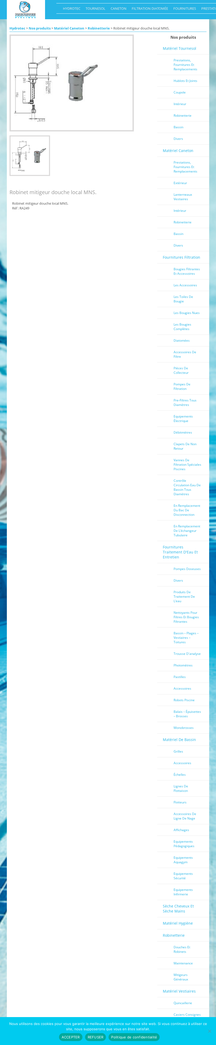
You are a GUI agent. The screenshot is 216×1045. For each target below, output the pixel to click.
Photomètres (183, 665)
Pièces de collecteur (181, 370)
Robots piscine (184, 700)
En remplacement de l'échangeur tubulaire (187, 530)
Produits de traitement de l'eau (184, 596)
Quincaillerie (183, 1003)
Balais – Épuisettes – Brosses (187, 713)
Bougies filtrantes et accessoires (187, 271)
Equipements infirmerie (183, 891)
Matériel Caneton (69, 28)
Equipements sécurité (183, 875)
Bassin (178, 127)
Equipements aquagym (183, 859)
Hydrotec (70, 9)
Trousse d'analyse (187, 653)
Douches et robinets (182, 949)
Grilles (178, 751)
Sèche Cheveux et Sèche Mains (178, 909)
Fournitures (183, 9)
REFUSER (96, 1037)
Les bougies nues (187, 313)
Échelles (180, 774)
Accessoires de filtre (185, 354)
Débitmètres (183, 432)
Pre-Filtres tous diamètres (185, 402)
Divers (178, 138)
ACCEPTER (71, 1037)
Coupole (180, 92)
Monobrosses (184, 727)
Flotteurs (180, 802)
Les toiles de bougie (183, 299)
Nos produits (40, 28)
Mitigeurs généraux (181, 977)
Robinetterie (99, 28)
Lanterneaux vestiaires (183, 196)
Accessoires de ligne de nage (185, 816)
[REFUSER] (209, 1031)
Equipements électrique (183, 418)
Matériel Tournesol (179, 48)
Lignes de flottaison (181, 788)
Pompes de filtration (182, 386)
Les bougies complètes (182, 326)
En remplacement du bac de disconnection (187, 510)
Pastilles (180, 677)
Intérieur (180, 104)
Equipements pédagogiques (184, 843)
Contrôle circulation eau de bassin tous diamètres (187, 487)
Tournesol (94, 9)
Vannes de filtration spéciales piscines (187, 464)
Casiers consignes (187, 1014)
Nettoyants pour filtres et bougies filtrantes (186, 617)
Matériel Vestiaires (179, 991)
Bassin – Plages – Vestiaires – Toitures (186, 637)
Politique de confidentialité (134, 1037)
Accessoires (182, 688)
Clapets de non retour (185, 446)
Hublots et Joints (185, 81)
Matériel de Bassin (179, 739)
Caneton (117, 9)
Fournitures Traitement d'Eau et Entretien (180, 552)
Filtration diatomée (148, 9)
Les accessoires (185, 285)
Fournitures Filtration (181, 257)
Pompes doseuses (187, 569)
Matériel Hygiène (178, 923)
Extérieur (180, 183)
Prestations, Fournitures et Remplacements (185, 64)
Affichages (181, 830)
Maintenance (183, 963)
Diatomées (182, 340)
